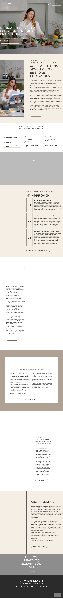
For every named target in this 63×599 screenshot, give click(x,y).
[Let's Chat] (55, 594)
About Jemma (20, 586)
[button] (48, 5)
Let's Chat (58, 596)
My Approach (31, 586)
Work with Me (42, 586)
